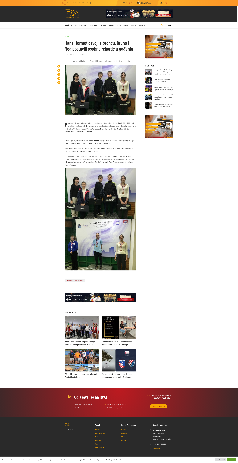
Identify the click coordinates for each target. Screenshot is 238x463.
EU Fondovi (125, 437)
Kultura (93, 25)
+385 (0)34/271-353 (159, 444)
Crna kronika (122, 25)
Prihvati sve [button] (232, 460)
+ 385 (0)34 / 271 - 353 (161, 397)
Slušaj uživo (129, 3)
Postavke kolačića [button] (220, 460)
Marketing (124, 433)
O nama (123, 430)
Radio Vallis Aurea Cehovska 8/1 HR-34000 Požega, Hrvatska (162, 434)
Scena (133, 25)
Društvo (68, 25)
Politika (103, 25)
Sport (111, 25)
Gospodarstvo (81, 25)
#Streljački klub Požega (75, 280)
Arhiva (142, 25)
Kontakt (123, 440)
